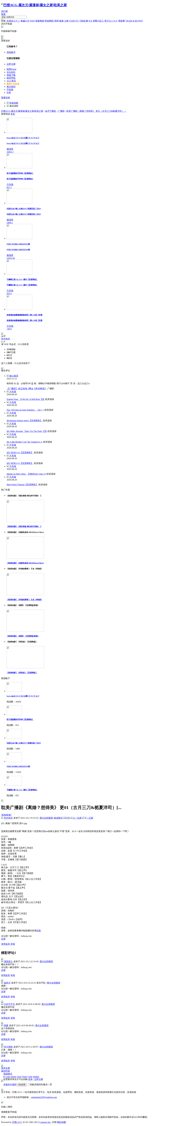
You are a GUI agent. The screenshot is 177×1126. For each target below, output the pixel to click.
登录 (30, 1079)
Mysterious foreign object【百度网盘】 (24, 420)
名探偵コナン (13, 21)
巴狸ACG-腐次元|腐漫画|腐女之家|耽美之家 (22, 111)
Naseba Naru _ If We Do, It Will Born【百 (25, 399)
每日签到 (11, 86)
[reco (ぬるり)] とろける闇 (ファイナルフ (23, 696)
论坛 (11, 72)
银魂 (61, 21)
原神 (56, 21)
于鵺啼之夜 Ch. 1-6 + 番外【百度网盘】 (22, 790)
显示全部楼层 (46, 818)
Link (19, 1076)
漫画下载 (11, 75)
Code (30, 1076)
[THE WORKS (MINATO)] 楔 (18, 766)
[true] (2, 19)
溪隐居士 (8, 961)
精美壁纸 (11, 78)
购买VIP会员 (13, 84)
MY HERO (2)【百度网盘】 (20, 452)
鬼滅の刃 (24, 21)
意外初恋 (5, 339)
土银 (66, 21)
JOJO (32, 21)
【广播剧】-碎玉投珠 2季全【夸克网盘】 (27, 388)
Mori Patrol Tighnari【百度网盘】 (22, 484)
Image (13, 1076)
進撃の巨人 (98, 21)
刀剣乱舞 (83, 21)
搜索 (3, 14)
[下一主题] (87, 818)
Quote (24, 1076)
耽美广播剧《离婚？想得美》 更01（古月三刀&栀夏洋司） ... (96, 111)
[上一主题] (76, 818)
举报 (13, 944)
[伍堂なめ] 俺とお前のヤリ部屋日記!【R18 (24, 743)
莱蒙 (6, 1025)
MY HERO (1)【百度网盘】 (20, 463)
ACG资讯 (11, 81)
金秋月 (7, 983)
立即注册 (11, 64)
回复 (39, 930)
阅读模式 (58, 818)
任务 (9, 92)
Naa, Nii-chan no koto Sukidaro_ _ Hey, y (25, 410)
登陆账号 (11, 52)
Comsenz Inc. (45, 1122)
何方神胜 (8, 1047)
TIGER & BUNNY (134, 21)
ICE (90, 21)
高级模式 (7, 1074)
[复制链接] (6, 815)
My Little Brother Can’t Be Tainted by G (24, 442)
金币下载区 (50, 111)
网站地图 (61, 1122)
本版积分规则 (10, 1084)
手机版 (10, 89)
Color (7, 1076)
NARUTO (74, 21)
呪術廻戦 (49, 21)
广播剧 (61, 111)
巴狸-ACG (17, 1122)
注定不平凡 (9, 1004)
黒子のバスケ (111, 21)
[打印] (66, 818)
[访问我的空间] (2, 334)
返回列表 (5, 1071)
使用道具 (5, 944)
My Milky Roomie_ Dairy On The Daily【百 (27, 431)
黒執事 (121, 21)
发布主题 (5, 1068)
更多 (13, 114)
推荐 (11, 69)
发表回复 (21, 1085)
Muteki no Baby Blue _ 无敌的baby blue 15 (26, 474)
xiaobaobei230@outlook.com (44, 1097)
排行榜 (4, 11)
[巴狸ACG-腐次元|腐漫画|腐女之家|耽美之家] (34, 5)
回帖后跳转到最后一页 (41, 1084)
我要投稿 (5, 97)
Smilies (36, 1076)
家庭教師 (39, 21)
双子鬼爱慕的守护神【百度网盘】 (20, 719)
